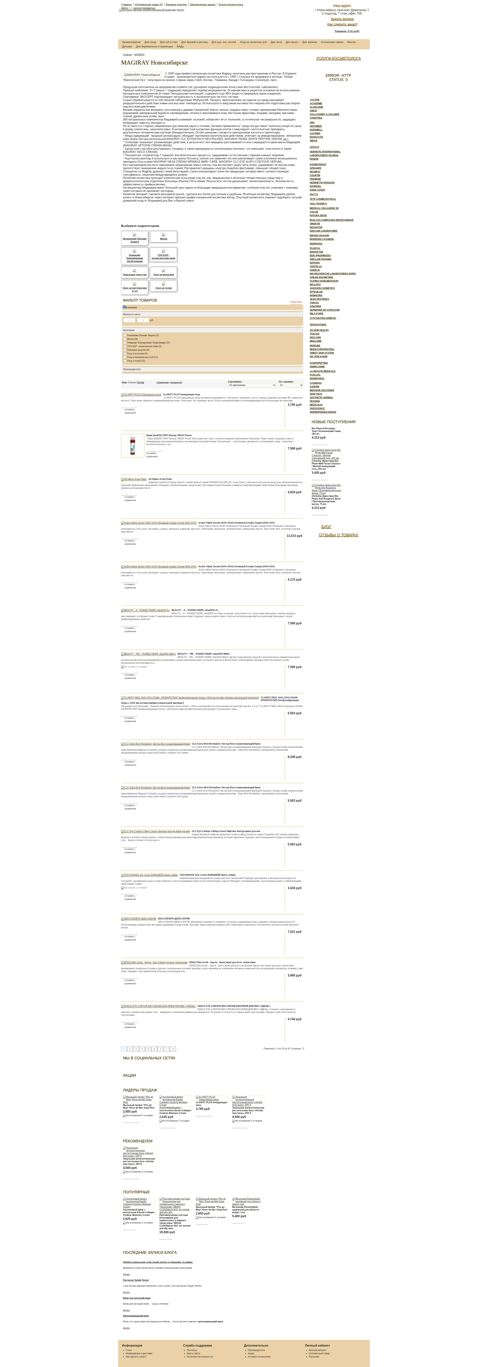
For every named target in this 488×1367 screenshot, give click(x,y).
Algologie (316, 107)
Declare (315, 337)
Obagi (313, 140)
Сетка (140, 382)
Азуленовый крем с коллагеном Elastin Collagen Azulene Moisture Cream (175, 1110)
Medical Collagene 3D (324, 208)
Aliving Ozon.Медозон (324, 281)
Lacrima (315, 133)
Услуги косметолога (230, 4)
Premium (315, 179)
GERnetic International (325, 151)
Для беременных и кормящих (154, 46)
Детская (127, 46)
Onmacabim (317, 366)
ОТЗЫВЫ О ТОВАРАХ (338, 535)
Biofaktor (316, 252)
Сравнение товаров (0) (169, 382)
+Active (314, 99)
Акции (251, 1353)
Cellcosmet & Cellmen (324, 114)
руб (151, 320)
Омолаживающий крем (136, 1316)
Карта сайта (193, 1353)
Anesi (313, 110)
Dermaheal (317, 378)
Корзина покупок (176, 4)
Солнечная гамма (332, 42)
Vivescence (317, 408)
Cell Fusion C (318, 203)
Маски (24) (132, 339)
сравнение (130, 413)
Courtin (315, 175)
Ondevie (315, 223)
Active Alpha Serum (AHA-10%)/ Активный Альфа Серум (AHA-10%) (236, 522)
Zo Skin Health (319, 330)
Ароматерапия (131, 42)
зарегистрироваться (144, 8)
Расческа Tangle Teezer (136, 1280)
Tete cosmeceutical (323, 199)
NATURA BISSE (318, 215)
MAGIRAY (139, 54)
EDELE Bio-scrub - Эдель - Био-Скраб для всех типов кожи (222, 962)
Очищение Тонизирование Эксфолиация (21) (148, 342)
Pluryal (315, 248)
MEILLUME (316, 341)
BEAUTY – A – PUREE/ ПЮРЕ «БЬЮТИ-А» (195, 610)
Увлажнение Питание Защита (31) (143, 335)
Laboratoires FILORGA (324, 155)
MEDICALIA (316, 404)
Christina (316, 118)
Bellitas (315, 284)
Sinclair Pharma (320, 259)
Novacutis (316, 137)
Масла (351, 42)
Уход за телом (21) (136, 360)
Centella (316, 266)
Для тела (276, 42)
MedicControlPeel (322, 349)
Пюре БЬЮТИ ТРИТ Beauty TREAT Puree (169, 435)
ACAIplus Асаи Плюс (160, 479)
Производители (256, 1350)
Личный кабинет (318, 1350)
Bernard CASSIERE (322, 239)
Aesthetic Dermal (321, 397)
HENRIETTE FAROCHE (322, 182)
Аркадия (315, 168)
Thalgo (314, 333)
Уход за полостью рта (253, 42)
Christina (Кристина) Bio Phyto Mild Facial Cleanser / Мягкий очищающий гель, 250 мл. (326, 465)
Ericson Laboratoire (323, 231)
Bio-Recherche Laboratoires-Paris (333, 273)
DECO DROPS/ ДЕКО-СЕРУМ (174, 918)
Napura (315, 262)
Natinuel (315, 186)
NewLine (315, 345)
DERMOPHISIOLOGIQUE (323, 412)
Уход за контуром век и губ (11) (142, 357)
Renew (314, 159)
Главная (126, 4)
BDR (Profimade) (320, 255)
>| (173, 1049)
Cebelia (315, 270)
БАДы (180, 46)
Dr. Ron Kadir (318, 356)
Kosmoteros (318, 164)
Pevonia (315, 401)
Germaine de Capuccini (325, 310)
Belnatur (316, 227)
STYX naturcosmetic (323, 318)
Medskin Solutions (322, 390)
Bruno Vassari (319, 235)
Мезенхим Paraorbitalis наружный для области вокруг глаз (245, 1210)
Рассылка (314, 1356)
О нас (129, 1350)
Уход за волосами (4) (137, 353)
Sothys (314, 147)
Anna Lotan (317, 190)
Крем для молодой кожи (136, 1298)
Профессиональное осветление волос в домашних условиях (158, 1262)
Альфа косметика (321, 277)
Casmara (316, 383)
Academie (316, 103)
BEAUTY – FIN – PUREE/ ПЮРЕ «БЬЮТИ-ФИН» (204, 654)
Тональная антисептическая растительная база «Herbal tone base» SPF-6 (248, 1110)
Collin (314, 212)
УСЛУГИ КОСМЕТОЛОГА (338, 58)
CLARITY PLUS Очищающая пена (181, 394)
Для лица (150, 42)
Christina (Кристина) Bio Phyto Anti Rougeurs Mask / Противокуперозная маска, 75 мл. (326, 500)
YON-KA (314, 302)
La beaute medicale (323, 371)
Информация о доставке (139, 1353)
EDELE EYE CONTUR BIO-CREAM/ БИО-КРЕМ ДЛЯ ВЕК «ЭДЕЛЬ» (234, 1006)
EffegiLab (316, 292)
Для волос (292, 42)
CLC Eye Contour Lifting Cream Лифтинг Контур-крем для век (226, 831)
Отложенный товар (319, 1353)
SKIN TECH (316, 394)
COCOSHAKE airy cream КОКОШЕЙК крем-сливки (207, 875)
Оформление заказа (202, 4)
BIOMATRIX (316, 295)
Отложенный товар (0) (149, 4)
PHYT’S (314, 194)
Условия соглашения (259, 1356)
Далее (126, 1274)
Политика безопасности (200, 1356)
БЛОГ (326, 527)
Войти (124, 8)
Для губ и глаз (168, 42)
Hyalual (315, 375)
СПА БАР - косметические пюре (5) (144, 346)
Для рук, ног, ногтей (224, 42)
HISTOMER (316, 126)
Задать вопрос (342, 19)
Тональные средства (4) (138, 350)
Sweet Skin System (322, 353)
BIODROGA (316, 243)
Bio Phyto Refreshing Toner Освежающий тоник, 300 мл (326, 431)
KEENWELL (316, 129)
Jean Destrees (319, 299)
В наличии (131, 307)
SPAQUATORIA (318, 324)
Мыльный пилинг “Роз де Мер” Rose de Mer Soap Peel (138, 1106)
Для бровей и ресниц (194, 42)
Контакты (192, 1350)
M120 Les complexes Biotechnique (332, 220)
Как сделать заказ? (342, 24)
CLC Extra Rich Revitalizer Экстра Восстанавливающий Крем (226, 743)
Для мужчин (309, 42)
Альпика (315, 306)
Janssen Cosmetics (322, 288)
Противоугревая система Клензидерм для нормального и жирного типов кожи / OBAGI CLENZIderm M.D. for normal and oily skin (174, 1222)
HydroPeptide (319, 363)
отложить (129, 409)
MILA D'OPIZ (316, 313)
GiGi (312, 122)
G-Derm (314, 386)
